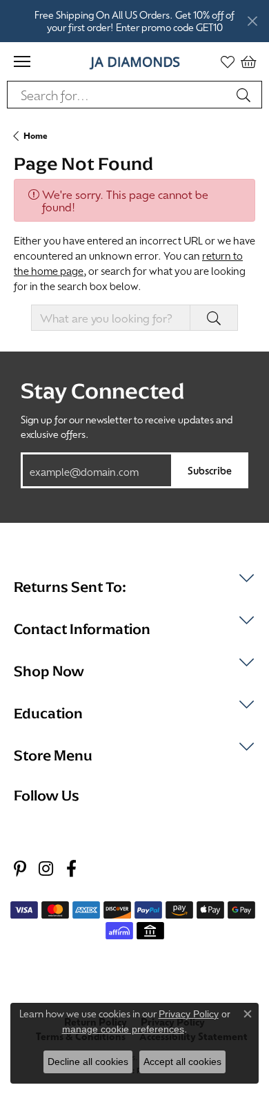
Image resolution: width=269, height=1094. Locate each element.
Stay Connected (102, 391)
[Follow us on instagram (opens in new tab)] (46, 869)
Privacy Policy (189, 1013)
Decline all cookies (88, 1061)
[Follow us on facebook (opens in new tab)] (71, 869)
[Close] (252, 21)
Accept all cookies (182, 1061)
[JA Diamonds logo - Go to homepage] (135, 61)
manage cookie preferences (123, 1029)
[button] (228, 61)
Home (35, 135)
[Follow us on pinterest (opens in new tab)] (20, 869)
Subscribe (210, 470)
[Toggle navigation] (22, 61)
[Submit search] (245, 94)
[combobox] (118, 94)
